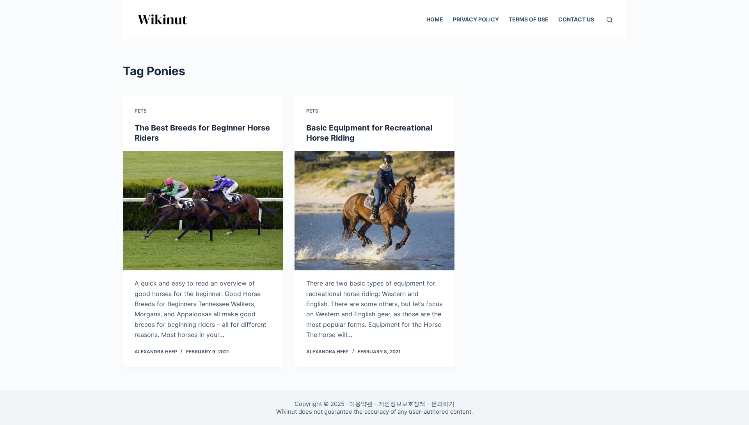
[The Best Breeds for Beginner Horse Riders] (203, 211)
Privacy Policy (476, 19)
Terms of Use (528, 19)
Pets (141, 111)
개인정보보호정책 (401, 403)
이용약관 (361, 403)
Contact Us (576, 19)
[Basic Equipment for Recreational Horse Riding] (374, 211)
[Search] (609, 20)
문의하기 (442, 403)
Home (434, 19)
